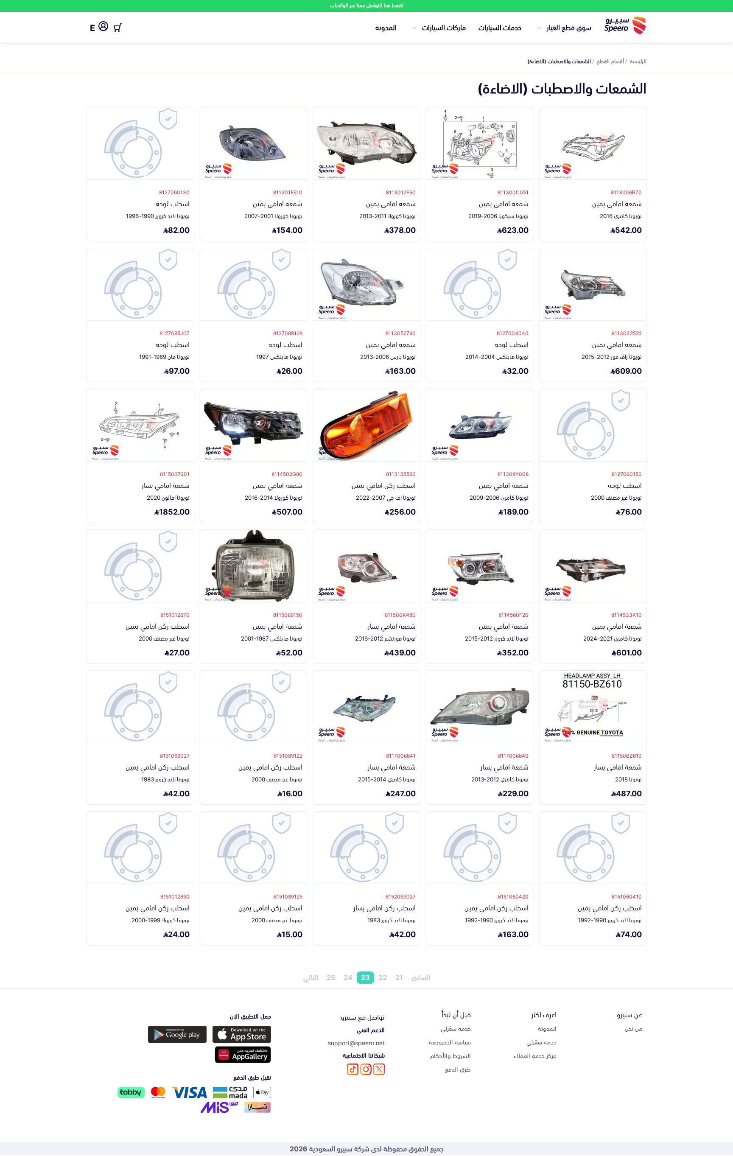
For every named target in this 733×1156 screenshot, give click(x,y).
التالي (310, 977)
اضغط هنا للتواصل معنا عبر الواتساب (366, 5)
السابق (420, 977)
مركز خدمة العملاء (535, 1055)
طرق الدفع (458, 1068)
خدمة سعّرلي (541, 1041)
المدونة (386, 26)
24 (348, 977)
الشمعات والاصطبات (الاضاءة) (559, 61)
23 (365, 977)
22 (382, 977)
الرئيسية (638, 61)
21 (399, 977)
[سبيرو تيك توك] (352, 1069)
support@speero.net (356, 1042)
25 (331, 977)
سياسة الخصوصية (450, 1041)
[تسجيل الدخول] (103, 27)
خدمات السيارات (499, 26)
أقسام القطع (610, 61)
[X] (379, 1069)
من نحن (633, 1028)
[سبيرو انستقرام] (366, 1069)
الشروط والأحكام (450, 1055)
